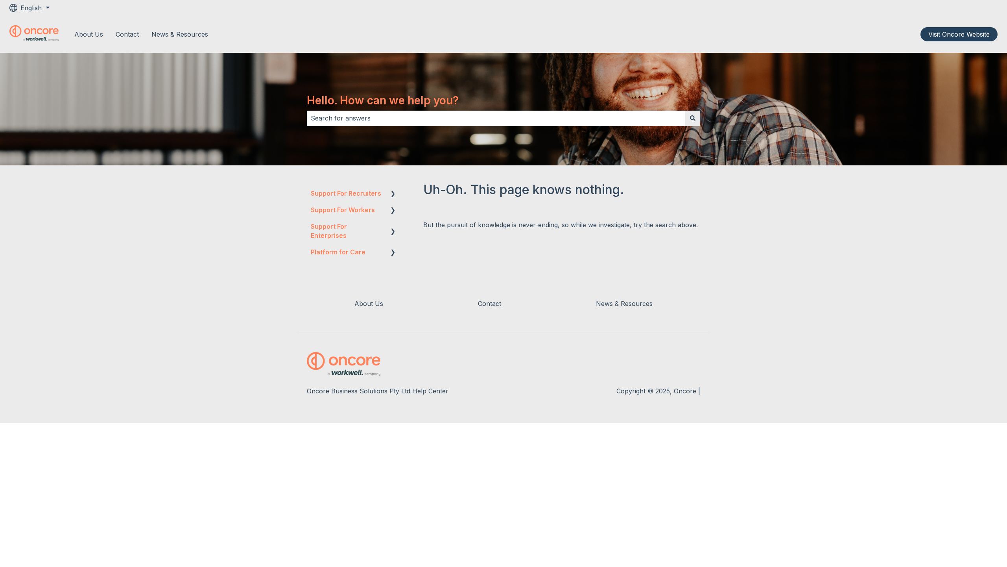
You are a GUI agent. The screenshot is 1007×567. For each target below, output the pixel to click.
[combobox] (496, 118)
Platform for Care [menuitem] (338, 252)
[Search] (692, 118)
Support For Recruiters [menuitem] (346, 193)
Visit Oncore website (959, 34)
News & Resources (179, 34)
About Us (88, 34)
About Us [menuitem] (368, 304)
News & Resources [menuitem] (624, 304)
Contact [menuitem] (489, 304)
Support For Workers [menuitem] (343, 210)
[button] (393, 194)
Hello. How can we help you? (383, 100)
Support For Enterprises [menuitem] (329, 230)
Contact (127, 34)
